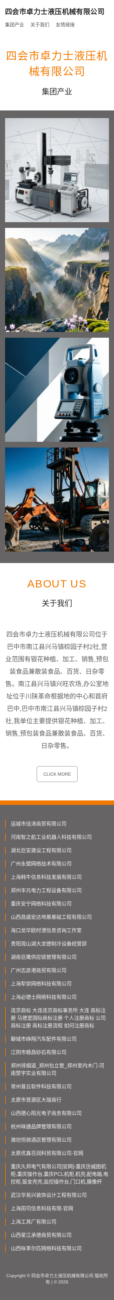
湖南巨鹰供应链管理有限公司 (44, 957)
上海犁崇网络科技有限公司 (41, 983)
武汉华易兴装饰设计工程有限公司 (49, 1195)
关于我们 (39, 24)
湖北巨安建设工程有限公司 (41, 850)
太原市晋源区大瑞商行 (36, 1100)
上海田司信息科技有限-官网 (42, 1208)
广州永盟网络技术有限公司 (41, 863)
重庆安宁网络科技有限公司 (41, 903)
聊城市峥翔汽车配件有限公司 (44, 1039)
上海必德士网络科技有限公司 (44, 997)
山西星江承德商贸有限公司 (41, 1235)
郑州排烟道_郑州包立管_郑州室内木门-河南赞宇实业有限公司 (57, 1069)
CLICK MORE (57, 774)
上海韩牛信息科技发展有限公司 (46, 877)
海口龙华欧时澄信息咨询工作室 (46, 930)
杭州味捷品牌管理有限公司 (41, 1126)
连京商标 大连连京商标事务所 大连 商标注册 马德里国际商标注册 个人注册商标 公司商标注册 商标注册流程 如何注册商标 (58, 1018)
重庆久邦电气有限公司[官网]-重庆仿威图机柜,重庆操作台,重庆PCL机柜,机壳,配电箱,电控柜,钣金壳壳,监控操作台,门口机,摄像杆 (59, 1174)
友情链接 (65, 24)
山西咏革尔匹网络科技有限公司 (46, 1248)
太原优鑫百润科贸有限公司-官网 (47, 1153)
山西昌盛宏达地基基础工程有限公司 (51, 917)
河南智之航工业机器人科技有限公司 (51, 837)
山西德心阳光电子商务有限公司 (46, 1113)
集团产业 (14, 24)
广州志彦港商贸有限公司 (38, 970)
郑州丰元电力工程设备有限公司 (46, 890)
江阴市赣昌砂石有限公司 (38, 1052)
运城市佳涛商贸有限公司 (38, 823)
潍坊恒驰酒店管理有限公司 (41, 1140)
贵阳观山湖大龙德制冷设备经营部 (49, 943)
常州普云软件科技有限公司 (41, 1086)
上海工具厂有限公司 (33, 1221)
